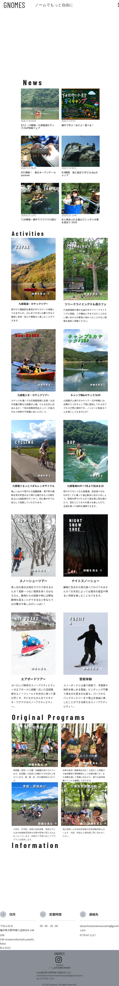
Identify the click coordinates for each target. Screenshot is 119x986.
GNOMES (14, 5)
